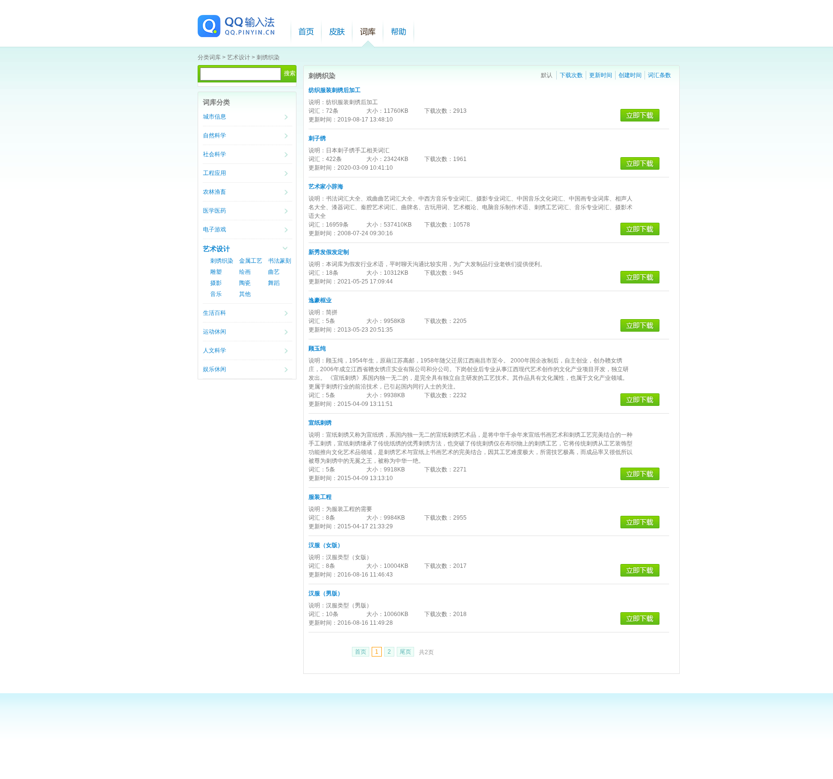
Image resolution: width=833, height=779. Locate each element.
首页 (306, 31)
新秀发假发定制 (329, 252)
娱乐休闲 (214, 369)
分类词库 (209, 57)
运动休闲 (214, 331)
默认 (546, 75)
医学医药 (214, 210)
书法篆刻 (279, 260)
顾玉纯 (317, 348)
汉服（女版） (326, 545)
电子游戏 (214, 229)
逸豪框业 (320, 300)
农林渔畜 (214, 191)
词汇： (317, 110)
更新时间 (600, 75)
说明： (317, 102)
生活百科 (214, 312)
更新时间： (323, 119)
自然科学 (214, 135)
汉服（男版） (326, 593)
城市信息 (214, 116)
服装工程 (320, 497)
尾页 (405, 651)
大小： (375, 110)
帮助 (398, 31)
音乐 (216, 294)
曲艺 (274, 272)
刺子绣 (317, 138)
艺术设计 (238, 57)
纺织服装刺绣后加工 (335, 90)
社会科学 (214, 154)
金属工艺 (250, 260)
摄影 (216, 283)
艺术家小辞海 (326, 186)
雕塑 (216, 272)
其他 (245, 294)
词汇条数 (659, 75)
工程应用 (214, 173)
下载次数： (438, 110)
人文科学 (214, 350)
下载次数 (571, 75)
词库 (368, 31)
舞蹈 (274, 283)
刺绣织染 (268, 57)
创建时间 (630, 75)
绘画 (245, 272)
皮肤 (337, 31)
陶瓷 (245, 283)
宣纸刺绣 (320, 422)
